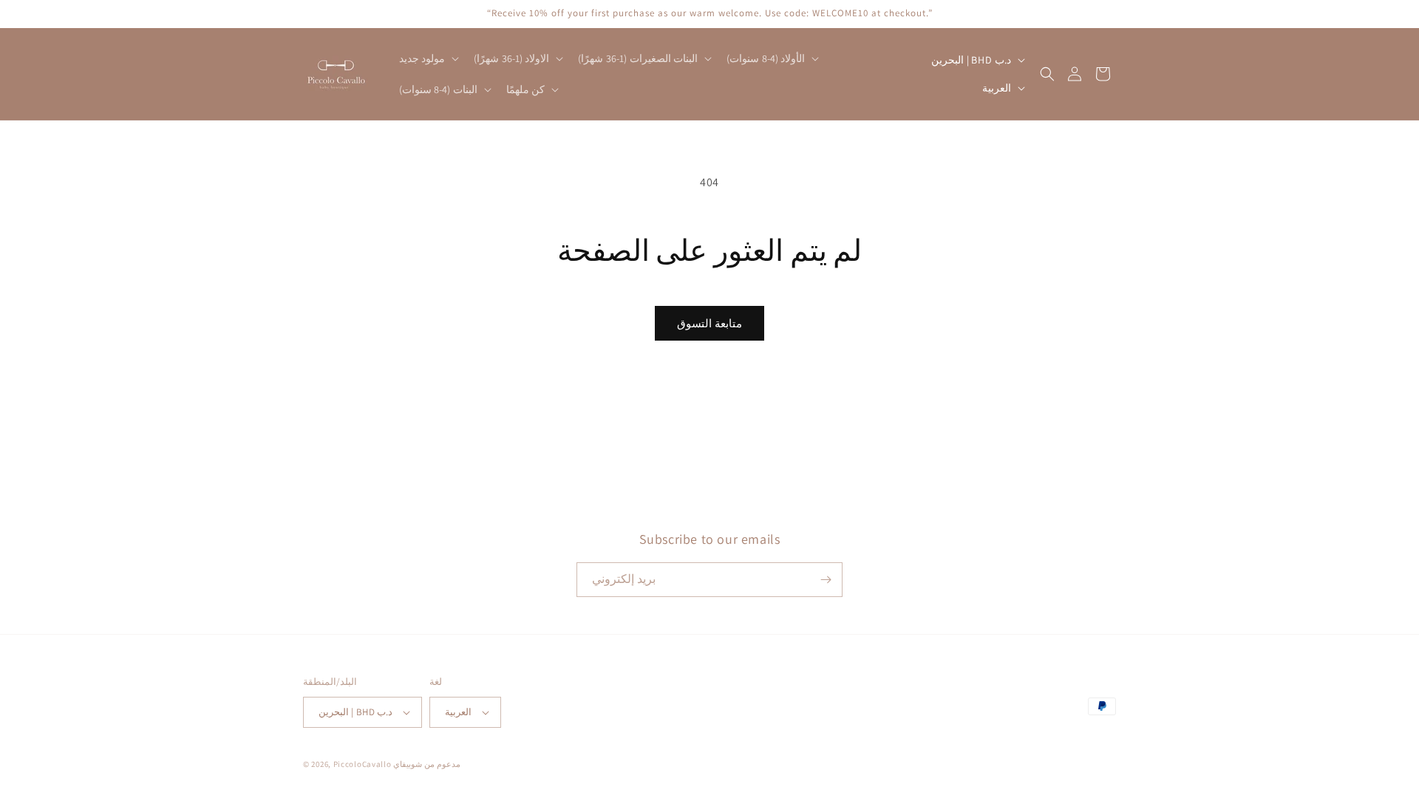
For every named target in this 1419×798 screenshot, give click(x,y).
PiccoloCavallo (362, 764)
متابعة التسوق (709, 323)
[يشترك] (825, 579)
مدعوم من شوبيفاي (426, 764)
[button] (428, 58)
